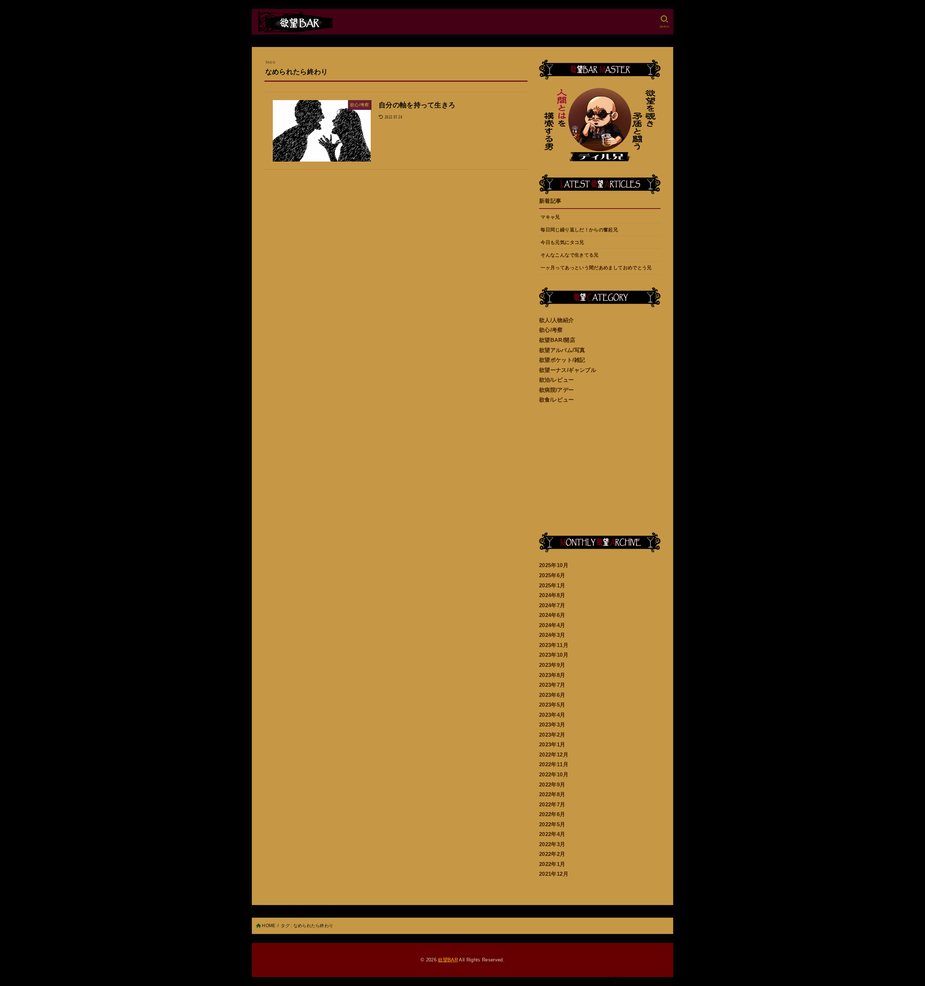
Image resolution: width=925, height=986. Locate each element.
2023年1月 (552, 744)
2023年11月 (553, 645)
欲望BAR (448, 960)
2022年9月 (552, 785)
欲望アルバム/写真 (562, 350)
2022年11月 (553, 764)
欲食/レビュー (556, 400)
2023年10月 (553, 655)
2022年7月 (552, 804)
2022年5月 (552, 824)
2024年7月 (552, 605)
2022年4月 (552, 834)
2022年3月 (552, 844)
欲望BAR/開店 (557, 340)
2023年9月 (552, 665)
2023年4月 (552, 715)
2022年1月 (552, 864)
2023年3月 (552, 725)
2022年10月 (553, 774)
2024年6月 (552, 615)
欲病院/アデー (556, 390)
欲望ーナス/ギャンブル (567, 370)
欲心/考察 (551, 330)
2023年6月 (552, 695)
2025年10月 (553, 565)
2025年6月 (552, 575)
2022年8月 (552, 794)
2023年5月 (552, 705)
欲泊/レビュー (556, 380)
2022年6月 (552, 814)
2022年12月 (553, 755)
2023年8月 (552, 675)
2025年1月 (552, 585)
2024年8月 (552, 595)
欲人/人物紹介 (556, 320)
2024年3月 (552, 635)
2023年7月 (552, 685)
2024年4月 (552, 625)
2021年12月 (553, 874)
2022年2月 (552, 854)
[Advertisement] (600, 468)
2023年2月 (552, 735)
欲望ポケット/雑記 (562, 360)
